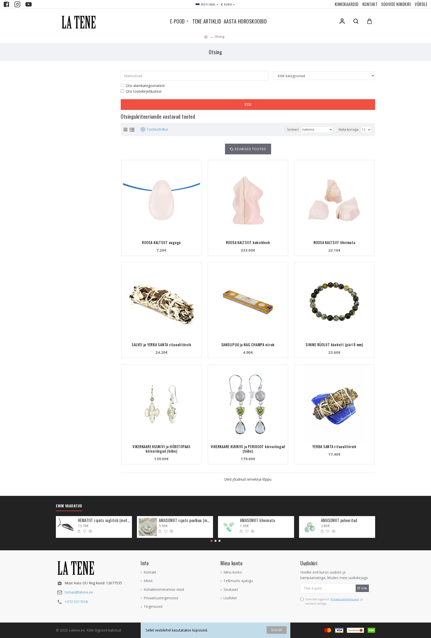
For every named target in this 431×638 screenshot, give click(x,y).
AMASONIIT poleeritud (339, 520)
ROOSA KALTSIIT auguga (161, 242)
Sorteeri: (293, 129)
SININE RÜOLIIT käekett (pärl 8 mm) (334, 344)
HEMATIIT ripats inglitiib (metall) (104, 520)
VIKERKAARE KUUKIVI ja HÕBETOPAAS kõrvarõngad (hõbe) (161, 448)
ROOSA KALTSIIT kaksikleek (248, 242)
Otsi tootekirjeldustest (144, 91)
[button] (212, 541)
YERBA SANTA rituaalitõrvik (334, 446)
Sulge (276, 630)
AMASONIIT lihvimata (257, 520)
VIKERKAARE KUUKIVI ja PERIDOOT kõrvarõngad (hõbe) (248, 448)
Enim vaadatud (69, 505)
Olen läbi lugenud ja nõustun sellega (334, 601)
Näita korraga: (349, 129)
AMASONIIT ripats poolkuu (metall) (185, 520)
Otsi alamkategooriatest (145, 85)
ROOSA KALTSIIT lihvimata (334, 242)
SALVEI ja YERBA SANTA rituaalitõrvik (161, 344)
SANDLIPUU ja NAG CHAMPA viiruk (248, 344)
